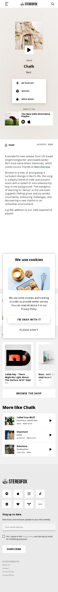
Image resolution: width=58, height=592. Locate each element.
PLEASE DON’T (29, 330)
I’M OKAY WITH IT (29, 319)
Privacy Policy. (29, 309)
